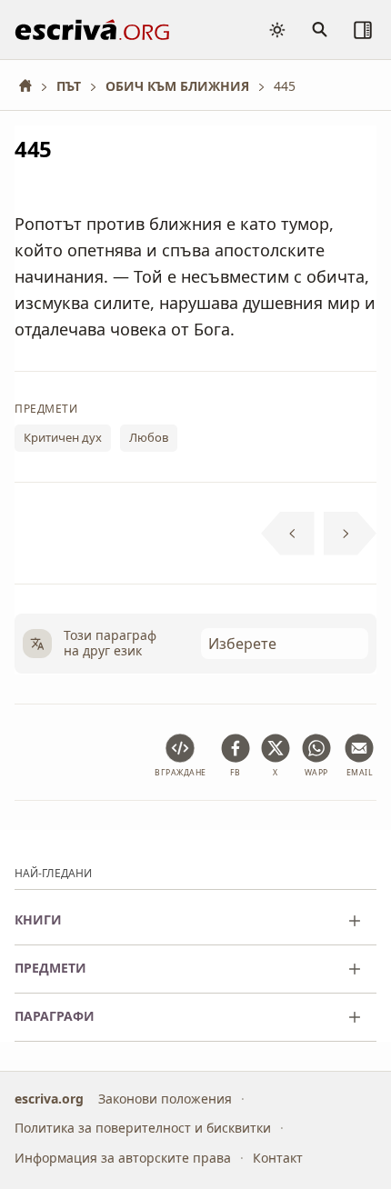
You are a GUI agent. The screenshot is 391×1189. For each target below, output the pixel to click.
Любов (148, 438)
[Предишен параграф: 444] (288, 533)
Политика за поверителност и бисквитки (143, 1127)
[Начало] (32, 86)
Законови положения (165, 1097)
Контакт (278, 1156)
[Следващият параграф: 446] (350, 533)
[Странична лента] (362, 30)
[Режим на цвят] (277, 30)
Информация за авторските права (123, 1156)
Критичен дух (63, 438)
